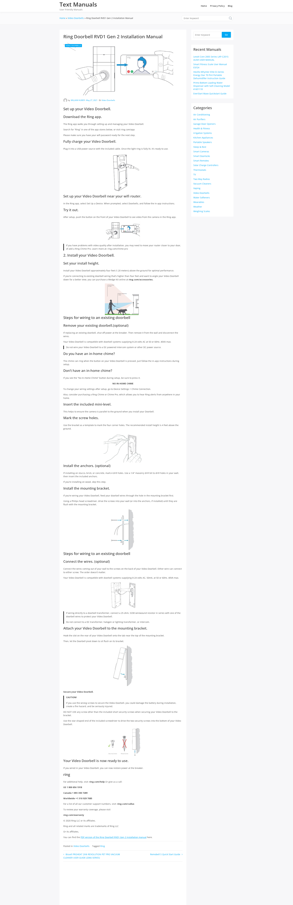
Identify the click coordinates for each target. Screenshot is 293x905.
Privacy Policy (217, 5)
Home (204, 5)
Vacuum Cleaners (202, 183)
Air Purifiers (199, 119)
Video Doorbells (73, 45)
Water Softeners (201, 197)
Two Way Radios (201, 179)
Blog (230, 5)
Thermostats (199, 169)
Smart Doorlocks (201, 156)
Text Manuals (78, 4)
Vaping (196, 188)
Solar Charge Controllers (205, 165)
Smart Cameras (201, 151)
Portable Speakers (202, 142)
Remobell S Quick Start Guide (165, 854)
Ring (102, 846)
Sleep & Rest (199, 146)
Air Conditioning (201, 114)
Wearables (198, 202)
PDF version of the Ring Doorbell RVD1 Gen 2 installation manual (113, 837)
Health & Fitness (201, 128)
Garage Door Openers (204, 123)
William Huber (78, 100)
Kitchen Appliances (203, 137)
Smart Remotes (201, 160)
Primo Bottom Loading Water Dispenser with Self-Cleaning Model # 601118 (211, 86)
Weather (197, 206)
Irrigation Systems (202, 133)
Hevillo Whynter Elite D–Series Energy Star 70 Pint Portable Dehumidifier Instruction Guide (209, 75)
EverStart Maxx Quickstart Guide (209, 93)
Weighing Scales (201, 211)
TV (194, 174)
